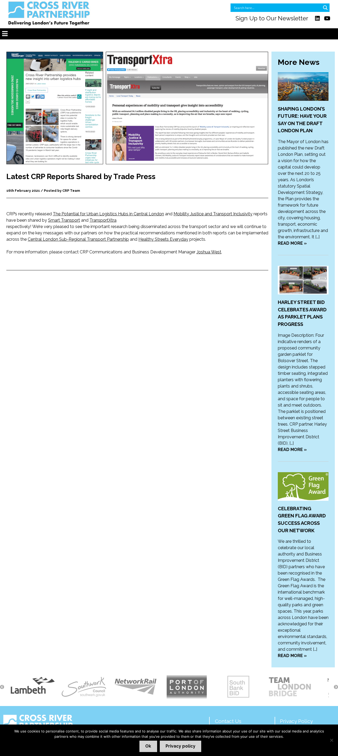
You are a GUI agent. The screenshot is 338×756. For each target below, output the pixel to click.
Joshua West (208, 251)
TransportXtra (103, 220)
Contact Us (228, 721)
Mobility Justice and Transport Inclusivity (212, 213)
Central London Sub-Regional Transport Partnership (78, 239)
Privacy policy (180, 746)
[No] (331, 740)
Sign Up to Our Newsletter (272, 18)
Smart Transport (64, 220)
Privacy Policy (296, 721)
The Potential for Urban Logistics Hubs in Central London (108, 213)
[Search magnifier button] (325, 7)
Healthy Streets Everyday (163, 239)
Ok (148, 746)
